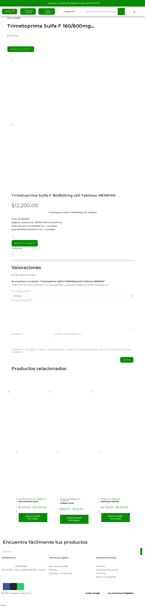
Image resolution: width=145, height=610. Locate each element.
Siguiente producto (23, 124)
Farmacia (27, 248)
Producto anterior (25, 60)
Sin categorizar (56, 248)
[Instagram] (13, 586)
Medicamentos (40, 248)
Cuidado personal (26, 499)
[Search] (121, 11)
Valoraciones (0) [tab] (22, 254)
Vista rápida (26, 496)
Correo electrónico (68, 334)
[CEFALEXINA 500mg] (54, 156)
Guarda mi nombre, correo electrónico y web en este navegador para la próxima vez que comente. (71, 350)
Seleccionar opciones (33, 517)
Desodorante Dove (28, 501)
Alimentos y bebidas (68, 499)
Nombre (17, 334)
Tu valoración (21, 300)
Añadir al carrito (20, 49)
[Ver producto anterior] (15, 60)
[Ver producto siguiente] (35, 124)
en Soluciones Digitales (121, 593)
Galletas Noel (67, 503)
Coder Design (92, 593)
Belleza (104, 499)
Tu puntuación (21, 291)
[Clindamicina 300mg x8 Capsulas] (55, 92)
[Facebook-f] (6, 586)
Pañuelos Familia (110, 501)
